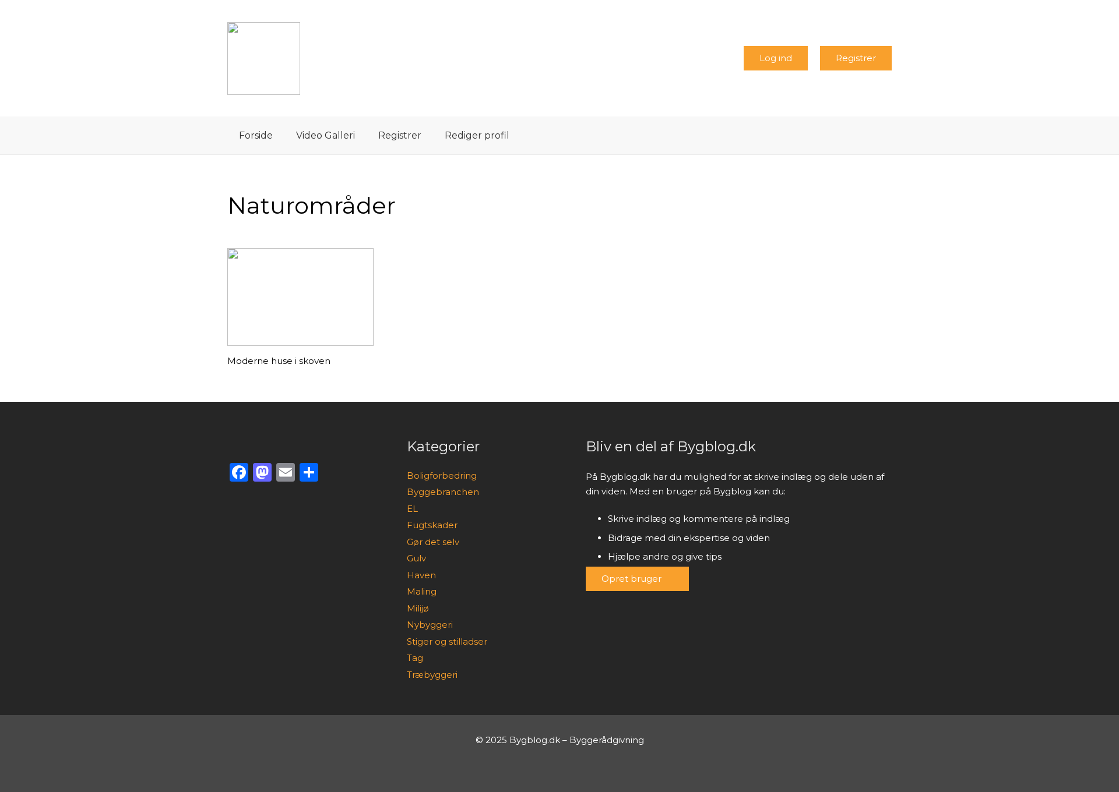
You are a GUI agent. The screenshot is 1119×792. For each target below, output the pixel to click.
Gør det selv (433, 541)
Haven (421, 575)
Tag (415, 657)
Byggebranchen (443, 491)
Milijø (418, 608)
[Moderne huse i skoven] (300, 297)
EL (412, 508)
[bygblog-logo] (263, 58)
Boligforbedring (442, 475)
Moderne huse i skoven (278, 360)
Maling (422, 591)
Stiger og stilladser (447, 641)
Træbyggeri (432, 674)
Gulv (416, 558)
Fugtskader (432, 525)
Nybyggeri (430, 624)
